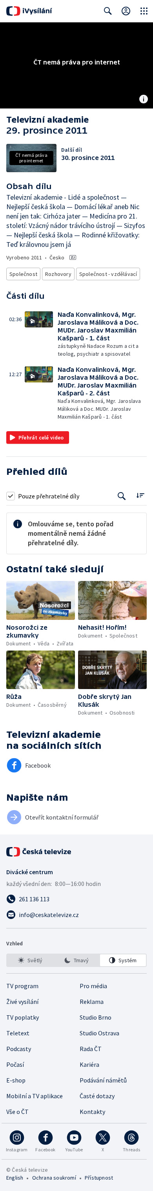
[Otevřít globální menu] (144, 11)
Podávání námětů (103, 1080)
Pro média (93, 986)
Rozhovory (58, 274)
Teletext (17, 1033)
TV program (22, 986)
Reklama (92, 1001)
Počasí (15, 1064)
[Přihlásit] (126, 11)
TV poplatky (22, 1017)
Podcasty (18, 1049)
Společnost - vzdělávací (108, 274)
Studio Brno (95, 1017)
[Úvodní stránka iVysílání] (29, 11)
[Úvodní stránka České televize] (39, 851)
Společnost (23, 274)
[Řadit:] (140, 495)
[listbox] (76, 960)
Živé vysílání (22, 1001)
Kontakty (92, 1112)
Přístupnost (99, 1177)
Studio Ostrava (99, 1033)
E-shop (16, 1080)
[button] (41, 334)
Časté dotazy (97, 1096)
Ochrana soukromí (54, 1177)
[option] (30, 960)
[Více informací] (143, 100)
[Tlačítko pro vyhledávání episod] (121, 496)
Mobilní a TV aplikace (34, 1096)
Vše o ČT (17, 1112)
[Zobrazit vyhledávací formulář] (108, 11)
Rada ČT (91, 1049)
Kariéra (89, 1064)
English (14, 1177)
